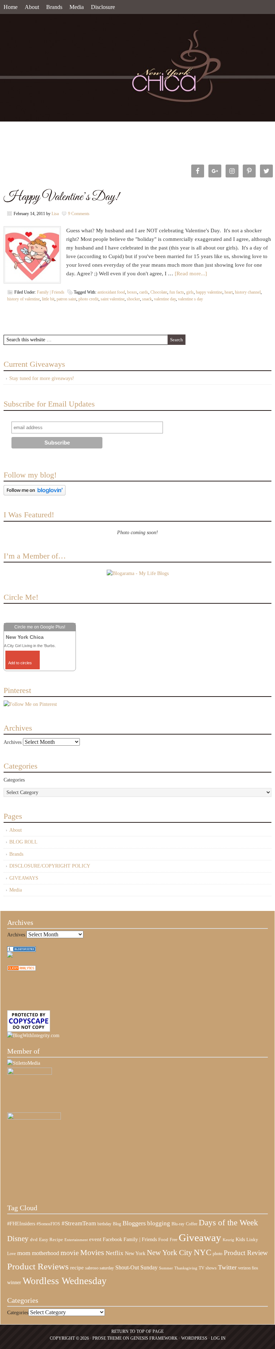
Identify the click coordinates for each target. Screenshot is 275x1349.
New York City (169, 1253)
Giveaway (200, 1237)
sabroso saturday (99, 1267)
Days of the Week (228, 1222)
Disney (18, 1239)
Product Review (246, 1253)
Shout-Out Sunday (136, 1267)
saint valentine (113, 298)
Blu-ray (178, 1223)
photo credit (88, 298)
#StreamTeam (79, 1223)
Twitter (227, 1267)
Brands (54, 7)
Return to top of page (137, 1331)
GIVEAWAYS (23, 878)
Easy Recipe (51, 1239)
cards (143, 292)
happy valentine (209, 292)
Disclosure (103, 7)
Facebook (112, 1239)
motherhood (45, 1253)
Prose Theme (107, 1338)
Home (11, 7)
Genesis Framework (154, 1338)
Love (11, 1253)
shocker (133, 298)
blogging (158, 1223)
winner (14, 1282)
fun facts (176, 292)
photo (217, 1253)
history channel (248, 292)
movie (70, 1253)
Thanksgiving (185, 1268)
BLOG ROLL (23, 842)
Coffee (191, 1223)
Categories (14, 780)
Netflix (115, 1253)
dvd (34, 1239)
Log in (218, 1338)
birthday (104, 1223)
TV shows (208, 1267)
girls (190, 292)
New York (135, 1253)
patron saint (66, 298)
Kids (240, 1239)
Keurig (228, 1240)
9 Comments (79, 213)
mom (23, 1253)
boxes (132, 292)
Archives (12, 742)
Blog (117, 1223)
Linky (252, 1239)
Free (173, 1240)
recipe (77, 1267)
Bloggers (134, 1223)
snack (147, 298)
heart (229, 292)
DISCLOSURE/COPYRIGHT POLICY (49, 866)
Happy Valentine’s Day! (61, 197)
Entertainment (76, 1240)
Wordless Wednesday (65, 1281)
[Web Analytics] (21, 969)
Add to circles (20, 663)
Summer (166, 1268)
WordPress (194, 1338)
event (95, 1239)
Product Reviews (38, 1266)
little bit (48, 298)
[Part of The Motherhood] (34, 1118)
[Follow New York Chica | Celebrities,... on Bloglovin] (35, 494)
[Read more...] (191, 273)
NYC (202, 1252)
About (32, 7)
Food (163, 1239)
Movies (92, 1252)
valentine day (165, 298)
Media (76, 7)
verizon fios (248, 1267)
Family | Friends (50, 292)
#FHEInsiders (21, 1223)
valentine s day (190, 298)
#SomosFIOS (48, 1223)
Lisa (55, 213)
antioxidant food (111, 292)
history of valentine (23, 298)
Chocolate (158, 292)
